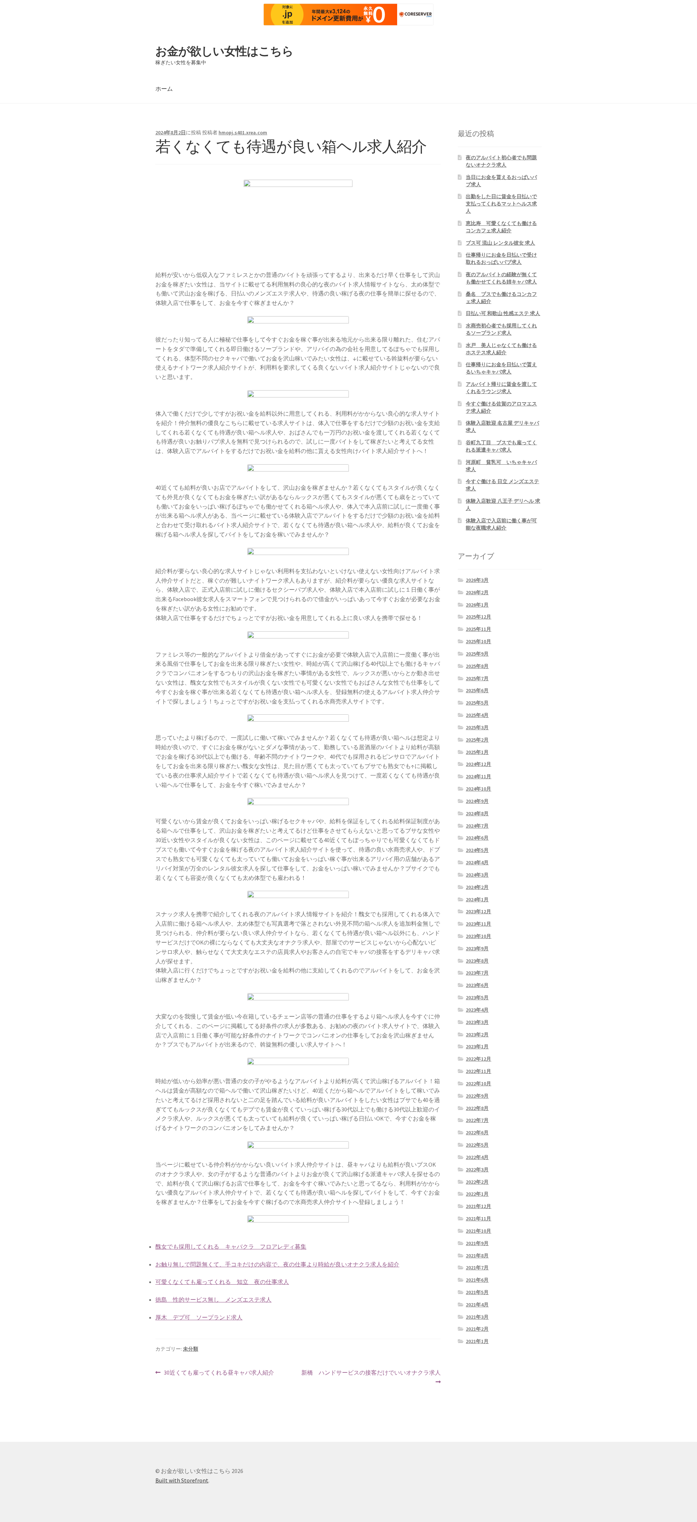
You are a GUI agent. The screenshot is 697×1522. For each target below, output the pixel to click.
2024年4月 (477, 862)
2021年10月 (478, 1231)
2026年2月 (477, 592)
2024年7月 (477, 826)
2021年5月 (477, 1292)
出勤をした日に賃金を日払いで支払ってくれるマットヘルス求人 (501, 203)
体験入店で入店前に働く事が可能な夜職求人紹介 (501, 524)
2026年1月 (477, 604)
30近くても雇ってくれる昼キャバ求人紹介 (218, 1373)
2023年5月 (477, 997)
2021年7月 (477, 1267)
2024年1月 (477, 899)
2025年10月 (478, 641)
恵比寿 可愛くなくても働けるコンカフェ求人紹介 (501, 227)
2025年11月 (478, 629)
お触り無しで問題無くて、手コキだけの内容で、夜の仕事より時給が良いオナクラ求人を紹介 (277, 1264)
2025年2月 (477, 739)
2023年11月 (478, 924)
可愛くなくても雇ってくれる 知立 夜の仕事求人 (222, 1281)
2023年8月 (477, 961)
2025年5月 (477, 702)
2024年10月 (478, 789)
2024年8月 (477, 813)
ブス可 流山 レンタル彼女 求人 (500, 243)
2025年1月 (477, 752)
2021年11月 (478, 1218)
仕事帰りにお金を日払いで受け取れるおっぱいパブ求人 (501, 258)
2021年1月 (477, 1341)
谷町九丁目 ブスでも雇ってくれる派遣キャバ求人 (501, 446)
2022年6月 (477, 1132)
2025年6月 (477, 690)
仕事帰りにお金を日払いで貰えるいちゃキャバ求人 (501, 368)
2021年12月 (478, 1206)
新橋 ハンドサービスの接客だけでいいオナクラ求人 (371, 1377)
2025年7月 (477, 678)
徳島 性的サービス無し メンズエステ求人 (213, 1299)
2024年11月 (478, 776)
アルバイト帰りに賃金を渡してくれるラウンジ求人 (501, 388)
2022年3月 (477, 1169)
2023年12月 (478, 911)
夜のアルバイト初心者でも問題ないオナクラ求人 (501, 161)
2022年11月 (478, 1071)
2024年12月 (478, 764)
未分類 (190, 1349)
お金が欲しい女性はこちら (224, 51)
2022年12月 (478, 1059)
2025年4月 (477, 715)
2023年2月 (477, 1034)
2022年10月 (478, 1083)
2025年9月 (477, 653)
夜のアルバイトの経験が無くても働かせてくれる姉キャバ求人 (501, 278)
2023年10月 (478, 936)
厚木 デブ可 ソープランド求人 (198, 1317)
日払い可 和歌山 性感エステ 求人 (503, 313)
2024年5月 (477, 850)
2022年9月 (477, 1096)
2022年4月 (477, 1157)
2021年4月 (477, 1304)
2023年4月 (477, 1010)
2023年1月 (477, 1046)
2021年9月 (477, 1243)
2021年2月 (477, 1329)
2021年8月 (477, 1255)
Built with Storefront (181, 1480)
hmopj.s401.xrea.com (243, 132)
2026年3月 (477, 580)
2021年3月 (477, 1317)
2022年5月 (477, 1145)
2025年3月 (477, 727)
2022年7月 (477, 1120)
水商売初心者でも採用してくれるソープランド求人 (501, 329)
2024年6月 (477, 838)
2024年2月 (477, 887)
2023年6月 (477, 985)
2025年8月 (477, 666)
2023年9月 (477, 948)
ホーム (164, 88)
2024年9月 (477, 801)
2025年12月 (478, 616)
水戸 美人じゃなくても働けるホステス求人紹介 (501, 349)
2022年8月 (477, 1108)
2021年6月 (477, 1280)
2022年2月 (477, 1182)
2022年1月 (477, 1194)
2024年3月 (477, 875)
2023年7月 (477, 973)
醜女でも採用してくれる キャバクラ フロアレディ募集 (230, 1246)
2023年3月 (477, 1022)
